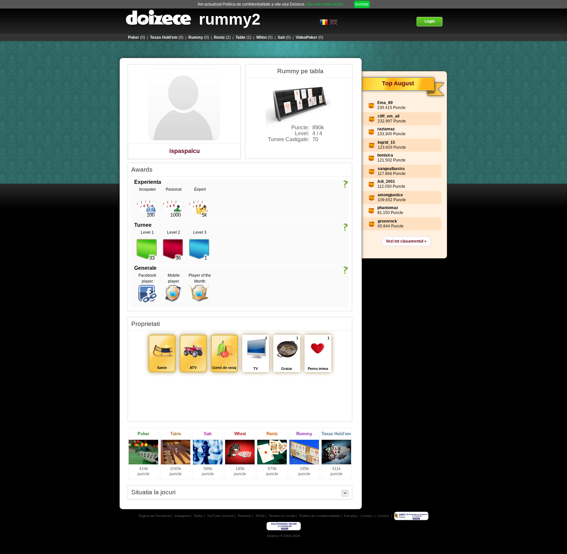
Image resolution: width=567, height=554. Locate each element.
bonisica (385, 155)
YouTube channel (220, 516)
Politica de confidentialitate (319, 516)
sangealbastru (391, 168)
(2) (222, 37)
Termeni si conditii (282, 516)
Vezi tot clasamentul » (406, 241)
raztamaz (386, 129)
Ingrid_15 (386, 142)
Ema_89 (385, 102)
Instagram (182, 516)
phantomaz (387, 207)
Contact (366, 516)
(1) (243, 37)
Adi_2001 (386, 181)
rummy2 (230, 19)
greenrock (387, 221)
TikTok (260, 516)
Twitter (198, 516)
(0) (136, 37)
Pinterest (244, 516)
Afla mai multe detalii (324, 4)
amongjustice (390, 195)
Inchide (361, 4)
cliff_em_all (388, 116)
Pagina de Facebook (155, 516)
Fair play (350, 516)
